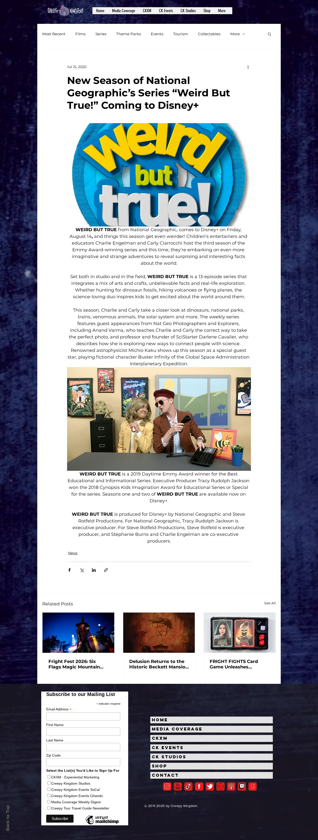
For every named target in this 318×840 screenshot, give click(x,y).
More (235, 34)
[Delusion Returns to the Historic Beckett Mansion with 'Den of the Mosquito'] (159, 633)
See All (270, 603)
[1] (188, 786)
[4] (209, 786)
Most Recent (53, 34)
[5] (177, 786)
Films (80, 34)
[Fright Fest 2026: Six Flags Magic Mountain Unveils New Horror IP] (78, 633)
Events (157, 34)
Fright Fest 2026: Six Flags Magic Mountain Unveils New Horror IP (74, 664)
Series (100, 34)
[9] (252, 786)
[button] (123, 10)
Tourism (180, 34)
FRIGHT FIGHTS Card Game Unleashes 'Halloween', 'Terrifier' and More (239, 664)
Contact (165, 775)
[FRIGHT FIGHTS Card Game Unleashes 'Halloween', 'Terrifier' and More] (240, 633)
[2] (167, 786)
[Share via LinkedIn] (93, 570)
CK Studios (169, 757)
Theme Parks (128, 34)
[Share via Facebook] (69, 570)
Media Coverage (177, 729)
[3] (199, 786)
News (73, 553)
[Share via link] (106, 570)
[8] (242, 786)
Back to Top (7, 818)
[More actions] (248, 67)
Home (160, 720)
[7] (231, 786)
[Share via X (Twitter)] (81, 570)
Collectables (209, 34)
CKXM (160, 738)
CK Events (168, 747)
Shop (159, 766)
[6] (220, 786)
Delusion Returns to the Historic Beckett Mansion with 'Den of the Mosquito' (158, 664)
